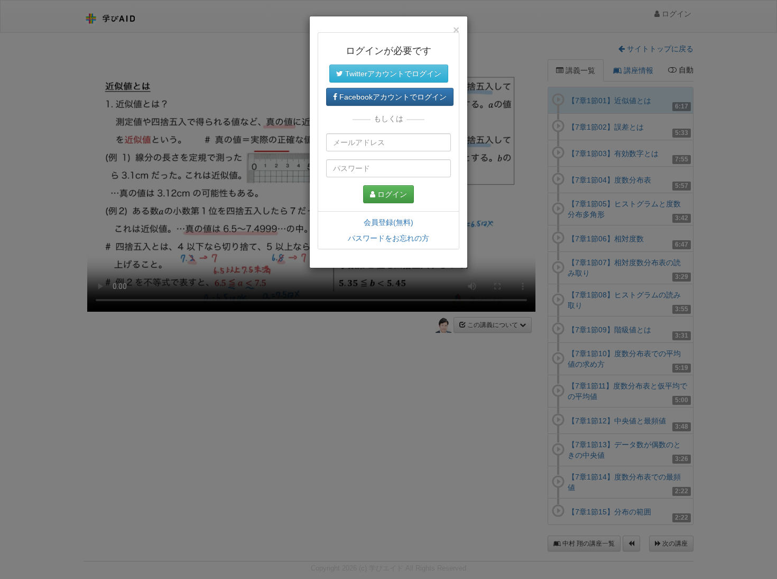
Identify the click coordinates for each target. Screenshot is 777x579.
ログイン (391, 194)
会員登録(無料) (388, 222)
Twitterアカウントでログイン (392, 73)
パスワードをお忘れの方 (388, 238)
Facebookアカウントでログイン (392, 97)
